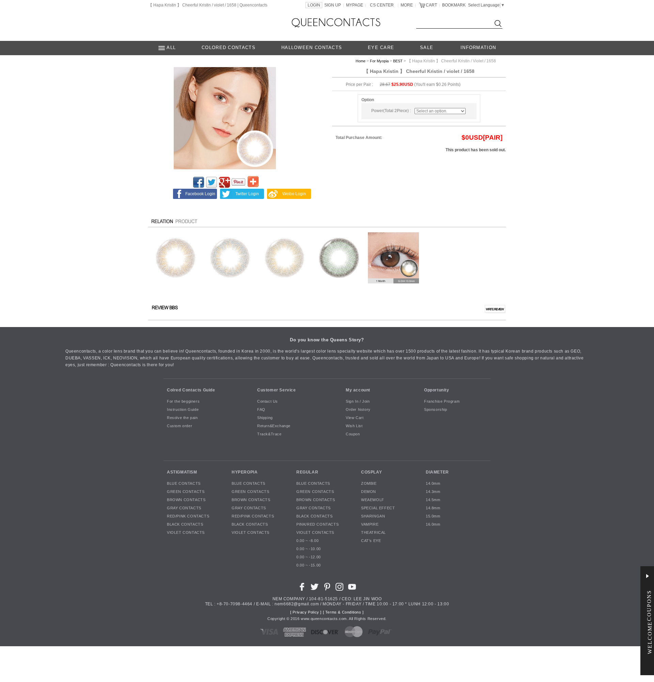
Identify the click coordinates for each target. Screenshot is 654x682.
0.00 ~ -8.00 (307, 541)
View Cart (354, 418)
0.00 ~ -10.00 (308, 549)
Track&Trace (269, 434)
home (360, 61)
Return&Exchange (274, 426)
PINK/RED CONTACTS (317, 525)
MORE (407, 5)
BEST (398, 61)
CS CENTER (382, 5)
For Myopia (379, 61)
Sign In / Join (358, 402)
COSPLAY (371, 472)
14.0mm (433, 484)
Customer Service (276, 390)
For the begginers (183, 402)
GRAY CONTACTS (184, 508)
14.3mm (433, 492)
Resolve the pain (182, 418)
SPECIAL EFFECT (378, 508)
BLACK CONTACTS (185, 525)
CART (431, 5)
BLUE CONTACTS (184, 484)
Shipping (265, 418)
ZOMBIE (369, 484)
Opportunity (436, 390)
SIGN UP (332, 5)
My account (358, 390)
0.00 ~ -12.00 (308, 557)
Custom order (179, 426)
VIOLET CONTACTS (186, 533)
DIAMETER (437, 472)
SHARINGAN (373, 516)
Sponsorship (435, 410)
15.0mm (433, 516)
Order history (358, 410)
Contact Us (267, 402)
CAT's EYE (371, 541)
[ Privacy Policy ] (306, 612)
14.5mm (433, 500)
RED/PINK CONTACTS (188, 516)
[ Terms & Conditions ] (343, 612)
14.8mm (433, 508)
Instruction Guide (183, 410)
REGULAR (307, 472)
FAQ (261, 410)
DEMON (368, 492)
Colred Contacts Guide (191, 390)
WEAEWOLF (372, 500)
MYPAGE (354, 5)
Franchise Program (442, 402)
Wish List (354, 426)
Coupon (353, 434)
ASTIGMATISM (182, 472)
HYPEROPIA (245, 472)
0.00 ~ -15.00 (308, 565)
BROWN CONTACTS (186, 500)
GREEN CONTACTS (185, 492)
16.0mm (433, 525)
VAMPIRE (369, 525)
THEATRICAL (373, 533)
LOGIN (314, 5)
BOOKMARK (454, 5)
